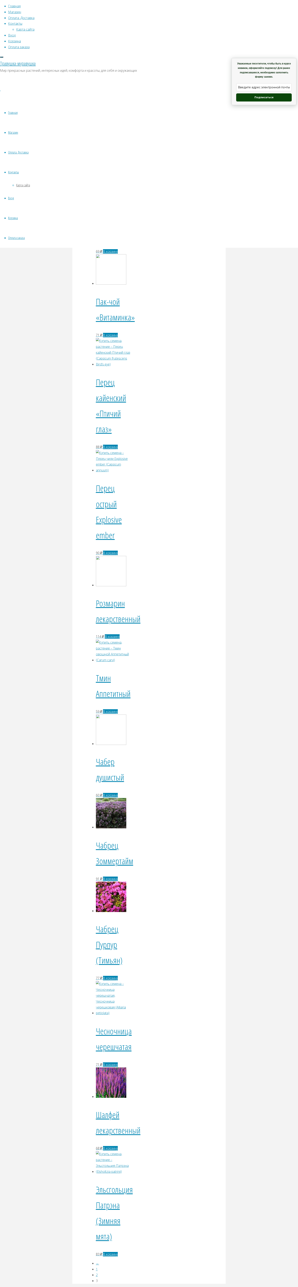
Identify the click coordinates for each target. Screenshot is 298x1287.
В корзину (110, 251)
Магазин (13, 132)
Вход (11, 198)
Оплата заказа (16, 237)
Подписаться (263, 97)
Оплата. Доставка (18, 152)
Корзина (13, 218)
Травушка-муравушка (18, 63)
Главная (13, 112)
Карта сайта (23, 185)
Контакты (13, 172)
